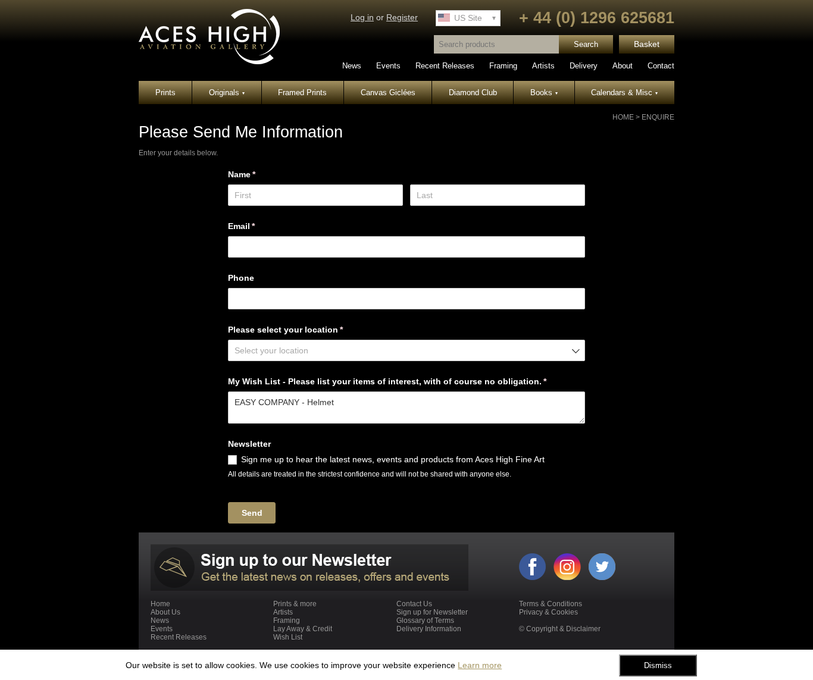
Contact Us (414, 604)
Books (544, 92)
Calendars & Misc (624, 92)
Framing (503, 65)
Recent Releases (444, 65)
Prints (165, 92)
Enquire (658, 117)
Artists (543, 65)
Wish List (287, 637)
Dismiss (658, 665)
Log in (362, 17)
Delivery (584, 65)
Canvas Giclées (388, 92)
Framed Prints (302, 92)
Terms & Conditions (550, 604)
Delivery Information (428, 629)
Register (402, 17)
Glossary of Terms (425, 620)
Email (259, 226)
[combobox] (406, 350)
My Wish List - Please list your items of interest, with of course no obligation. (404, 381)
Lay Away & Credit (302, 629)
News (351, 65)
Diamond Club (473, 92)
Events (388, 65)
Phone (241, 278)
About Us (165, 612)
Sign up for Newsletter (432, 612)
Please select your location (303, 329)
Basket (646, 44)
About (622, 65)
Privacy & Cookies (548, 612)
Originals (227, 92)
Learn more (480, 665)
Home (623, 117)
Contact (661, 65)
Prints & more (295, 604)
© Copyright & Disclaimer (560, 629)
